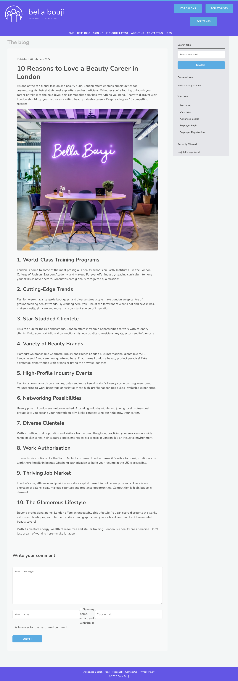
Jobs (107, 672)
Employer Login (188, 125)
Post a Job (185, 105)
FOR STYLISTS (219, 8)
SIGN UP (98, 33)
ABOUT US (137, 33)
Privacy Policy (147, 672)
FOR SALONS (188, 8)
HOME (70, 33)
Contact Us (131, 672)
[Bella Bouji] (34, 13)
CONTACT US (155, 33)
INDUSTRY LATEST (117, 33)
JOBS (169, 33)
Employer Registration (192, 132)
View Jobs (185, 112)
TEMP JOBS (83, 33)
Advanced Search (190, 119)
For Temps (203, 21)
